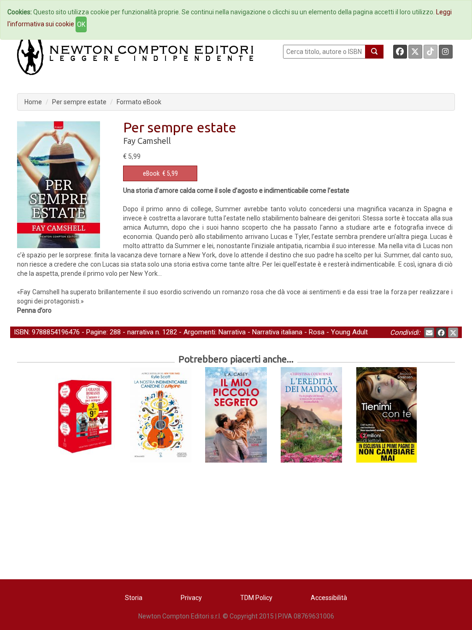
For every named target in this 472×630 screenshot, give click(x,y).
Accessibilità (329, 597)
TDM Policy (256, 597)
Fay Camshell (147, 140)
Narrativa (232, 332)
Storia (133, 597)
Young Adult (349, 332)
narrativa (140, 332)
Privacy (191, 597)
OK (81, 24)
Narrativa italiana (277, 332)
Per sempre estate (79, 102)
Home (33, 102)
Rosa (316, 332)
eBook (151, 173)
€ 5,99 (160, 173)
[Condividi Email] (429, 332)
